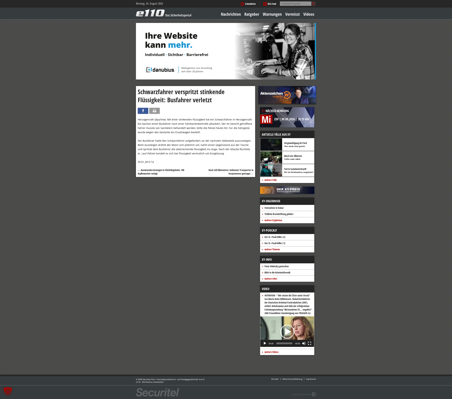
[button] (287, 332)
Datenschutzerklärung (292, 379)
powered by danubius (302, 394)
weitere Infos (270, 278)
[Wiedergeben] (265, 343)
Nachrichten (231, 14)
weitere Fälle (270, 180)
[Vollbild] (309, 343)
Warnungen (272, 14)
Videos (308, 14)
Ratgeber (251, 14)
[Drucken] (154, 111)
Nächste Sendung (277, 111)
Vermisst (292, 14)
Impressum (311, 379)
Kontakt (275, 379)
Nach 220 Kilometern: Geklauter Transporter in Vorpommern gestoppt (231, 171)
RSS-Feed (272, 3)
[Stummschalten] (304, 343)
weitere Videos (271, 352)
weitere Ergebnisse (273, 220)
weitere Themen (272, 249)
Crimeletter (250, 3)
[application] (287, 331)
